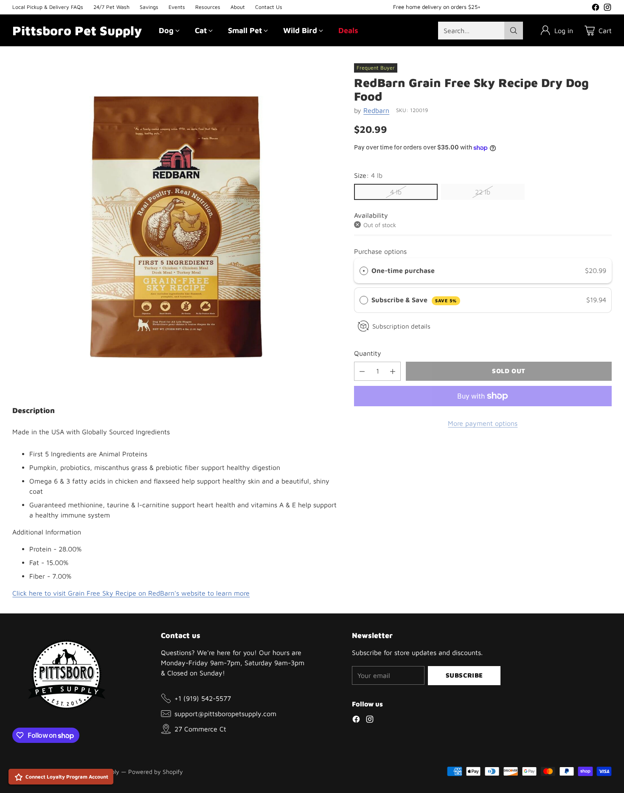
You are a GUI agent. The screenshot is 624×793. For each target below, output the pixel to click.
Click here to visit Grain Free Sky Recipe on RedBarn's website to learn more (131, 593)
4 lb (396, 192)
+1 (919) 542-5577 (202, 698)
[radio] (364, 270)
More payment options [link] (482, 423)
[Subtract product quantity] (362, 371)
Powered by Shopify (155, 771)
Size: (368, 175)
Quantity (367, 353)
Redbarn (376, 110)
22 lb (482, 192)
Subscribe (464, 675)
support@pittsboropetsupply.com (225, 713)
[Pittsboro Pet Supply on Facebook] (595, 8)
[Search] (513, 30)
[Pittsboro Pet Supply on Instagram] (607, 8)
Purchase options (380, 251)
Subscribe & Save (413, 300)
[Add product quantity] (392, 371)
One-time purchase (403, 270)
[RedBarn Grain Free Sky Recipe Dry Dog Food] (176, 227)
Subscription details (401, 326)
